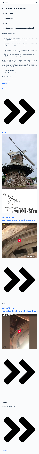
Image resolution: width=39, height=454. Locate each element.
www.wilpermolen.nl (5, 83)
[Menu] (36, 2)
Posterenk (6, 2)
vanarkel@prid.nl (13, 78)
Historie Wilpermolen (5, 85)
